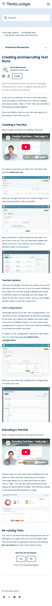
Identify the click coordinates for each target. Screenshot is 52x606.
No (31, 559)
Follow (17, 76)
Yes (21, 559)
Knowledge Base (28, 32)
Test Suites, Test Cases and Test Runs (21, 35)
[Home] (16, 4)
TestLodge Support (10, 32)
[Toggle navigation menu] (48, 4)
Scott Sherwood (18, 67)
